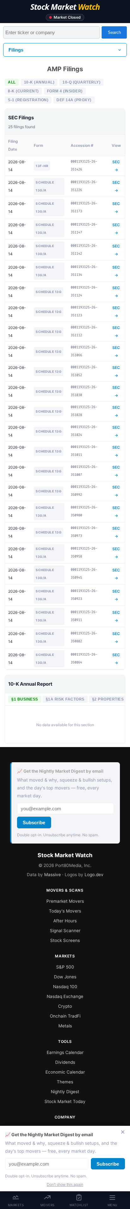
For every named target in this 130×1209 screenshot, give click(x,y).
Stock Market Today (65, 1101)
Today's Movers (65, 910)
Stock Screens (65, 940)
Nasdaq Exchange (65, 996)
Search (114, 32)
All (12, 82)
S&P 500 (65, 966)
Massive (52, 874)
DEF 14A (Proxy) (74, 100)
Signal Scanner (65, 930)
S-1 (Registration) (28, 100)
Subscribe (34, 822)
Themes (65, 1081)
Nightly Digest (65, 1091)
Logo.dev (94, 874)
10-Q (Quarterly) (81, 82)
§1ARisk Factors (65, 699)
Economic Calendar (65, 1072)
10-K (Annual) (39, 82)
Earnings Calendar (65, 1052)
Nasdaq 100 (65, 986)
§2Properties (108, 699)
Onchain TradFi (65, 1016)
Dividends (65, 1062)
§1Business (24, 699)
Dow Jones (65, 976)
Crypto (65, 1006)
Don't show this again (65, 1185)
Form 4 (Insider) (65, 91)
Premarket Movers (65, 901)
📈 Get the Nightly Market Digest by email (60, 771)
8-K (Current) (23, 91)
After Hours (65, 920)
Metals (65, 1025)
